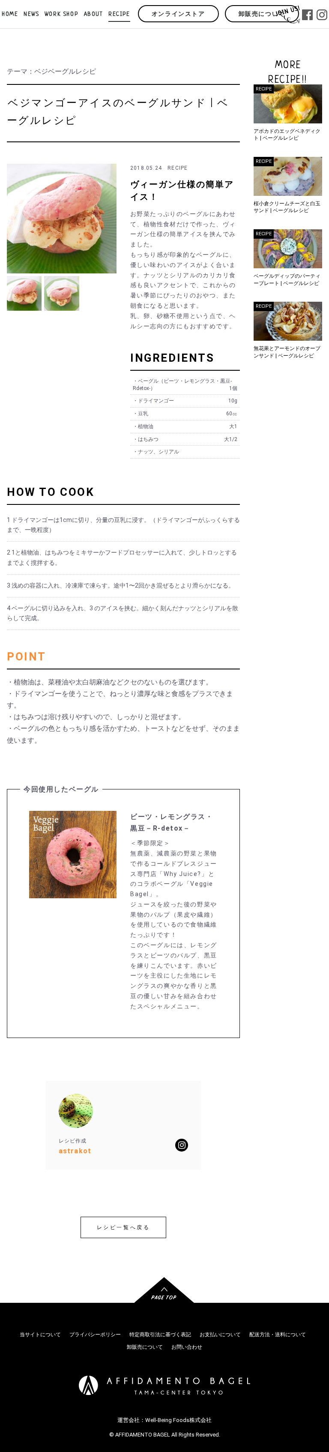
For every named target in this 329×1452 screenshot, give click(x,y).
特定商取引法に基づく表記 (160, 1335)
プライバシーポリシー (95, 1335)
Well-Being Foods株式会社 (178, 1420)
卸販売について (262, 14)
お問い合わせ (186, 1347)
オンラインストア (178, 14)
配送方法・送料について (277, 1335)
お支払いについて (220, 1335)
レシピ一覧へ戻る (123, 1227)
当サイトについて (40, 1335)
